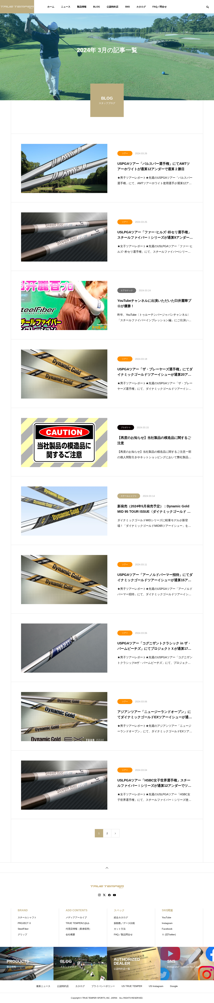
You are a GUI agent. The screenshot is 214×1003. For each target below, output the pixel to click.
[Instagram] (99, 895)
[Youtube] (114, 895)
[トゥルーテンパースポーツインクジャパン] (17, 6)
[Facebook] (109, 895)
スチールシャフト (129, 496)
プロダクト (126, 427)
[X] (104, 895)
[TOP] (107, 867)
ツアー (125, 153)
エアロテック (127, 290)
